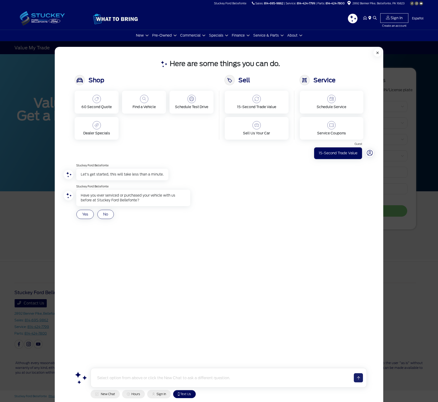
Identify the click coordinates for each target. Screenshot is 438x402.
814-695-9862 (273, 3)
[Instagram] (417, 3)
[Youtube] (421, 3)
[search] (375, 18)
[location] (349, 3)
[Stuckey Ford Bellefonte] (53, 18)
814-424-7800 (335, 3)
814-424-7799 (306, 3)
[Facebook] (412, 3)
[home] (365, 18)
